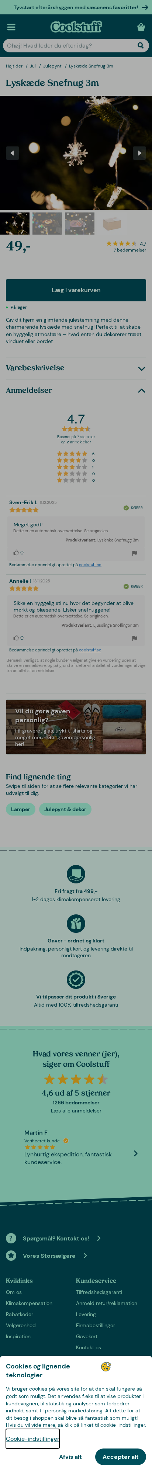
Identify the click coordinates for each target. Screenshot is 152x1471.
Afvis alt (70, 1457)
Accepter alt (121, 1457)
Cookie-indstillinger (32, 1439)
